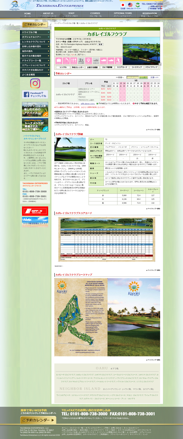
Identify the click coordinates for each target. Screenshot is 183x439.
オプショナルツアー (123, 14)
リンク (145, 434)
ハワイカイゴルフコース (125, 382)
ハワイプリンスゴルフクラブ (127, 378)
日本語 (122, 5)
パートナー (137, 5)
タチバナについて (48, 14)
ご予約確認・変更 (152, 9)
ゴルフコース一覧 (76, 428)
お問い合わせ (116, 428)
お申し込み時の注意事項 (71, 434)
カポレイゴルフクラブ (84, 375)
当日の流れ (35, 51)
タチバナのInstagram (35, 83)
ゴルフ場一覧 (95, 14)
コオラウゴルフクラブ (103, 375)
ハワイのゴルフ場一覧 (69, 23)
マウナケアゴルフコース (99, 395)
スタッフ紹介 (71, 14)
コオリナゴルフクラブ (147, 375)
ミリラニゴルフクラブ (145, 382)
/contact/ (152, 6)
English (130, 5)
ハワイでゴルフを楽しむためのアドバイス (35, 109)
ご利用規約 (103, 434)
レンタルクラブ (97, 430)
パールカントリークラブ (105, 382)
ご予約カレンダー (35, 24)
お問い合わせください (88, 103)
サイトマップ (135, 434)
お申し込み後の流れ (35, 46)
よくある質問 (35, 74)
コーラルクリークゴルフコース (125, 375)
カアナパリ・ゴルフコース (94, 399)
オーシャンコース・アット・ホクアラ (120, 399)
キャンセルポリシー (131, 428)
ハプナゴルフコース (118, 395)
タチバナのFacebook (35, 94)
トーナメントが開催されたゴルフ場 (35, 125)
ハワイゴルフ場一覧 (35, 32)
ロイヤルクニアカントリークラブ (82, 382)
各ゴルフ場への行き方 (35, 60)
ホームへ (46, 7)
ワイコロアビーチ (63, 395)
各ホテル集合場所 (35, 56)
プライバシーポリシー (118, 434)
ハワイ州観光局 (35, 222)
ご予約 (150, 14)
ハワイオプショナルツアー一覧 (35, 37)
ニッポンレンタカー (35, 211)
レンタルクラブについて (35, 41)
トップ (56, 23)
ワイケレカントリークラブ (104, 378)
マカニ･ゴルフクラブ (135, 395)
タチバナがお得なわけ (35, 70)
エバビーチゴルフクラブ (65, 375)
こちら (72, 55)
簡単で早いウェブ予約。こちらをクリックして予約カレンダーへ (38, 416)
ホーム (28, 14)
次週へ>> (154, 77)
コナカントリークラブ (80, 395)
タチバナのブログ (90, 434)
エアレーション (35, 65)
